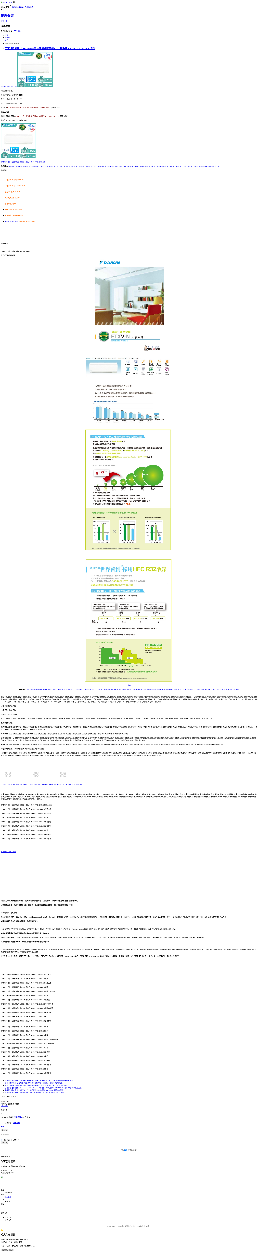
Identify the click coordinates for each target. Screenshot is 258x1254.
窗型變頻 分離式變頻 (8, 852)
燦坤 (129, 685)
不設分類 (17, 31)
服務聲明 (148, 1226)
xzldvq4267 (4, 1106)
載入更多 (4, 1130)
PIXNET (114, 1226)
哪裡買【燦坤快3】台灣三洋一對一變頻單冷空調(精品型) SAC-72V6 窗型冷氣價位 (34, 1090)
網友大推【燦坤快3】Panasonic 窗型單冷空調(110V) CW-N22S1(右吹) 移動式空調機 (34, 1093)
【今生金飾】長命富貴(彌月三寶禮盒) (14, 784)
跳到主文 (4, 21)
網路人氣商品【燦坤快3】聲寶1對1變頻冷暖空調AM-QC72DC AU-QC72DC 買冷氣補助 (36, 1085)
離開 (11, 1250)
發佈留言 (4, 1142)
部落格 (7, 37)
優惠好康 (7, 15)
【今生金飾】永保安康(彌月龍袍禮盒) (42, 784)
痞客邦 (16, 1117)
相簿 (6, 35)
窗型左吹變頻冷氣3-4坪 (9, 86)
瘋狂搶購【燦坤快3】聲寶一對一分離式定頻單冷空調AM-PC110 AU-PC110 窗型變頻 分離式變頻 (39, 1080)
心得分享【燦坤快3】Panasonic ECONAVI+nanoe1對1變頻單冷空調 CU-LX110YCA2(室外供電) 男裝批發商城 (43, 1088)
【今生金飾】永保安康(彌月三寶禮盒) (69, 784)
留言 (20, 1117)
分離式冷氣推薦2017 (12, 221)
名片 (6, 40)
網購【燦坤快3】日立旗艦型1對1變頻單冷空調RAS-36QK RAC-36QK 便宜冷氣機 (33, 1083)
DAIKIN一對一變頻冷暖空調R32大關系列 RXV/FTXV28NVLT (23, 162)
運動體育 (16, 1123)
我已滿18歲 (5, 1250)
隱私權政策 (140, 1226)
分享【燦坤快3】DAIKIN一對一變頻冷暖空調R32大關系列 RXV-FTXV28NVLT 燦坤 (50, 48)
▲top (2, 1126)
